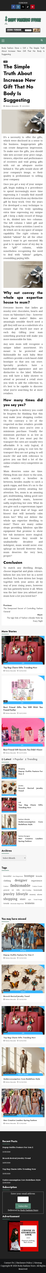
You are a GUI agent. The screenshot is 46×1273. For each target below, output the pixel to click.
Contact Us (9, 1262)
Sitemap (38, 1262)
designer (21, 880)
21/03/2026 (22, 1123)
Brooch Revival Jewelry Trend (30, 789)
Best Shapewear (18, 876)
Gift (24, 48)
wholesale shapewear (17, 903)
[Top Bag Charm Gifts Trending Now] (23, 650)
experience (36, 880)
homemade (38, 890)
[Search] (41, 40)
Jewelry (20, 785)
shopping (10, 899)
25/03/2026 (23, 958)
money (33, 894)
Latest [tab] (7, 759)
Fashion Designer (24, 836)
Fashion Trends (37, 886)
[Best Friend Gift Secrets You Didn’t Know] (23, 732)
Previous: (23, 608)
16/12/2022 (26, 106)
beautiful (7, 876)
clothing (7, 880)
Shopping (21, 768)
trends (6, 903)
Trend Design (38, 899)
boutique (29, 875)
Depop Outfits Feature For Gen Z (30, 772)
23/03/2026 (22, 671)
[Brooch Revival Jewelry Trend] (9, 788)
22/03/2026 (23, 1082)
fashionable (20, 885)
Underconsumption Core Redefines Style (30, 823)
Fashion (5, 886)
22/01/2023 (23, 753)
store (23, 899)
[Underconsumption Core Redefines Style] (9, 821)
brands (39, 876)
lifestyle (22, 894)
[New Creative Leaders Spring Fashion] (9, 838)
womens (29, 903)
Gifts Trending (26, 890)
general (6, 890)
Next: (25, 617)
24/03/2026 (23, 999)
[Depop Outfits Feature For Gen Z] (9, 771)
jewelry (8, 894)
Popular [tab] (18, 759)
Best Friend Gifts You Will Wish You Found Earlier (23, 708)
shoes (39, 894)
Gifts (18, 890)
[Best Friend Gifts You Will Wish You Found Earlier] (23, 690)
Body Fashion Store (10, 48)
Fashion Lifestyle (24, 819)
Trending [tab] (31, 759)
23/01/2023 (22, 713)
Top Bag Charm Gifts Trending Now (20, 667)
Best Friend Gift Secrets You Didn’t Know (22, 749)
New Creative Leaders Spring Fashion (30, 840)
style (29, 899)
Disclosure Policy (24, 1262)
